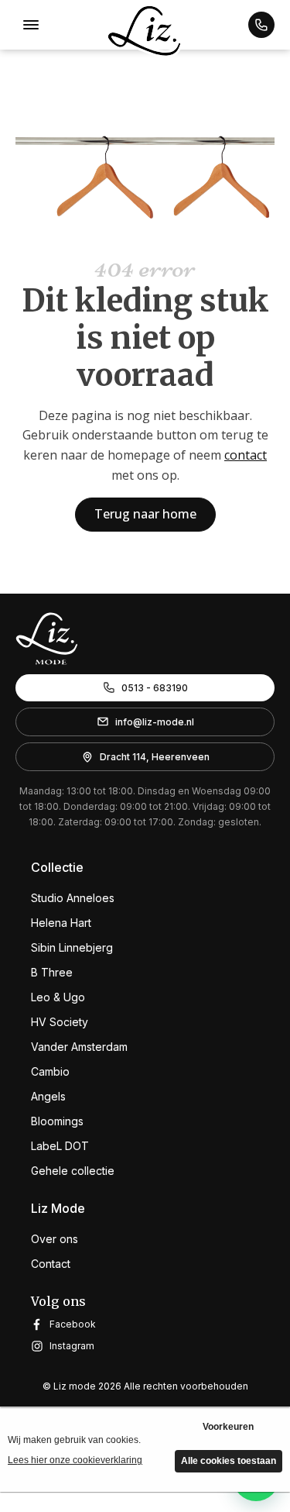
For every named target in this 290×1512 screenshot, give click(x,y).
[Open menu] (30, 24)
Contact (50, 1263)
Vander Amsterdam (79, 1046)
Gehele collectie (72, 1170)
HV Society (59, 1021)
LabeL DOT (60, 1145)
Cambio (50, 1071)
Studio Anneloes (72, 897)
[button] (261, 25)
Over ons (54, 1238)
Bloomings (57, 1121)
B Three (52, 972)
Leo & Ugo (58, 997)
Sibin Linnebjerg (72, 947)
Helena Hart (61, 922)
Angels (48, 1096)
